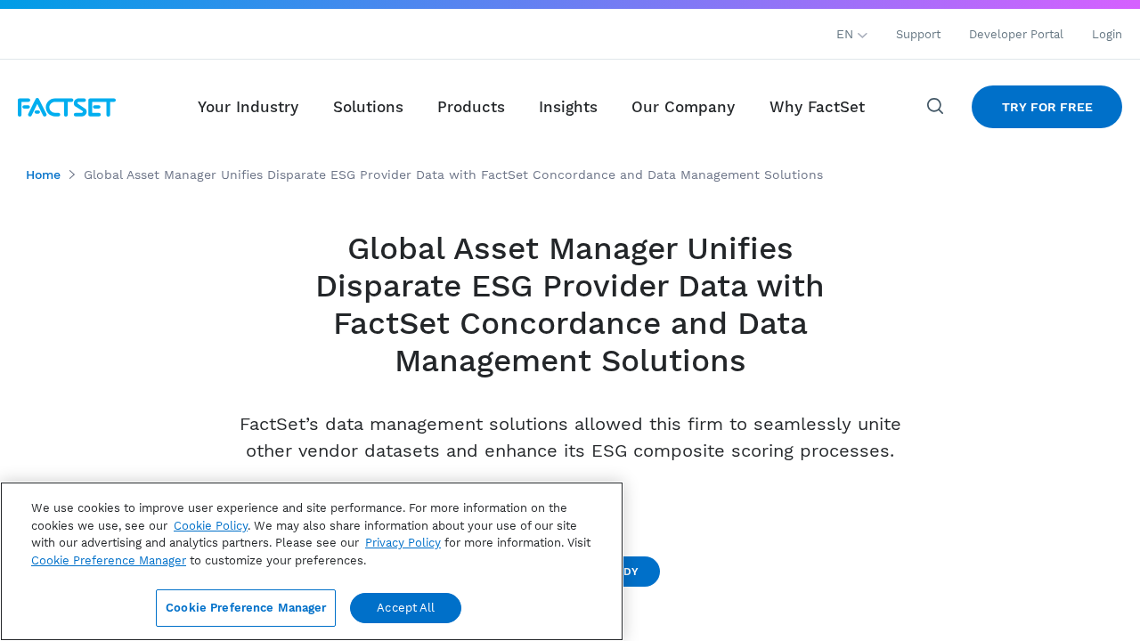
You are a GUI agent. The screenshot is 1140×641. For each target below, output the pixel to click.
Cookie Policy (211, 525)
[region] (311, 561)
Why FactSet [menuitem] (817, 107)
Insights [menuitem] (568, 107)
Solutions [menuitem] (368, 107)
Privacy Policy (403, 542)
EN (847, 34)
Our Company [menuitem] (683, 107)
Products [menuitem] (471, 107)
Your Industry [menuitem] (248, 107)
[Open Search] (936, 107)
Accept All (406, 607)
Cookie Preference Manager (246, 607)
